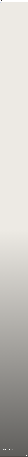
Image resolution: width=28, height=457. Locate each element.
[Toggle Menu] (27, 1)
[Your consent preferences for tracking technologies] (26, 455)
